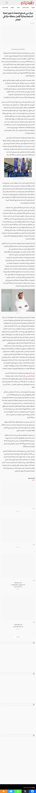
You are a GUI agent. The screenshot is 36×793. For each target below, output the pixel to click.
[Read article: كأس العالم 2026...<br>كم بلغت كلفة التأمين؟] (18, 608)
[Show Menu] (2, 2)
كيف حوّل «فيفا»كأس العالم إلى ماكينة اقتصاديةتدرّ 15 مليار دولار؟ (18, 585)
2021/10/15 (32, 23)
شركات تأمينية (5, 7)
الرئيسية (33, 7)
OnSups (33, 787)
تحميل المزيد (18, 636)
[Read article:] (18, 494)
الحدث (18, 7)
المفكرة (12, 7)
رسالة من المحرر (25, 7)
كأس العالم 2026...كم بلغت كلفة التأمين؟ (18, 625)
